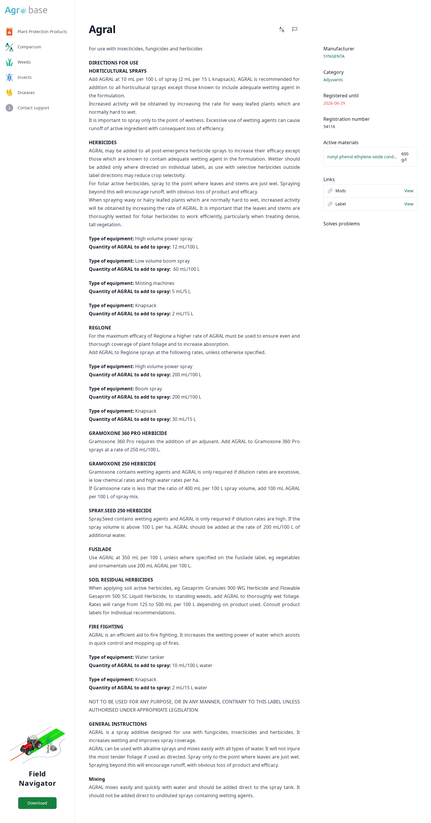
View (408, 190)
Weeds (24, 62)
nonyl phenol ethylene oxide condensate (363, 156)
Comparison (29, 47)
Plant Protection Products (42, 31)
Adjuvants (333, 79)
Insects (25, 77)
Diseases (26, 92)
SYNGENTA (334, 56)
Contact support (33, 107)
